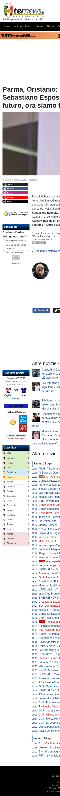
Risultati (16, 263)
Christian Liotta (42, 239)
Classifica (10, 447)
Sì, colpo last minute (16, 240)
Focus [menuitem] (40, 26)
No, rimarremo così (15, 252)
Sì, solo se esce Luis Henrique (16, 246)
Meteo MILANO (16, 406)
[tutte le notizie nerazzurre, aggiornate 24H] (23, 10)
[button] (16, 257)
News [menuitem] (50, 26)
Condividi (42, 310)
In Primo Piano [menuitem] (23, 26)
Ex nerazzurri (47, 233)
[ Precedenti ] (16, 398)
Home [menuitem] (6, 26)
